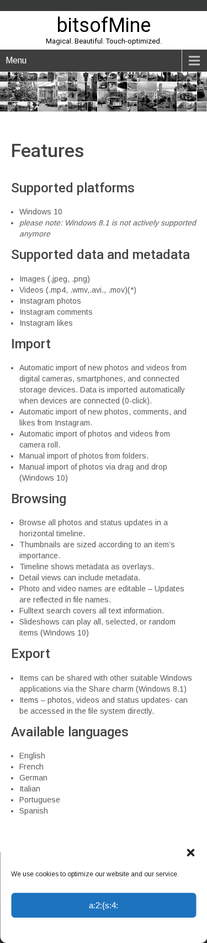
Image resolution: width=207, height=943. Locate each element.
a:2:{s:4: (103, 905)
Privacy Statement (122, 929)
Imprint (166, 929)
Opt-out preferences (60, 929)
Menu (16, 60)
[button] (190, 852)
